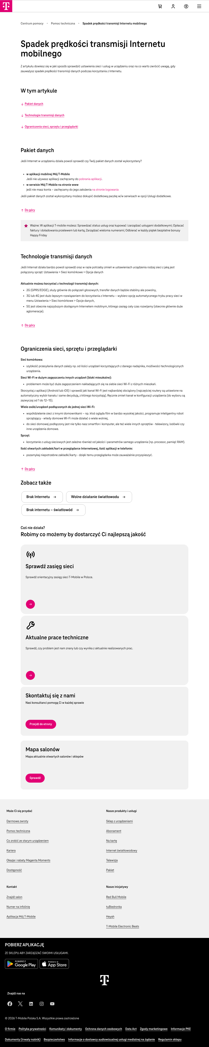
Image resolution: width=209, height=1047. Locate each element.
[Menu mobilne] (199, 6)
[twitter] (20, 1003)
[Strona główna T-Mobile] (6, 6)
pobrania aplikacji (90, 179)
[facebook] (9, 1003)
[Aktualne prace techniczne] (30, 675)
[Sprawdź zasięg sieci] (30, 604)
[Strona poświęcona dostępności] (186, 6)
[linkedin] (31, 1003)
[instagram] (41, 1003)
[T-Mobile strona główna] (104, 980)
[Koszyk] (160, 6)
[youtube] (52, 1003)
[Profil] (173, 6)
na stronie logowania (105, 189)
